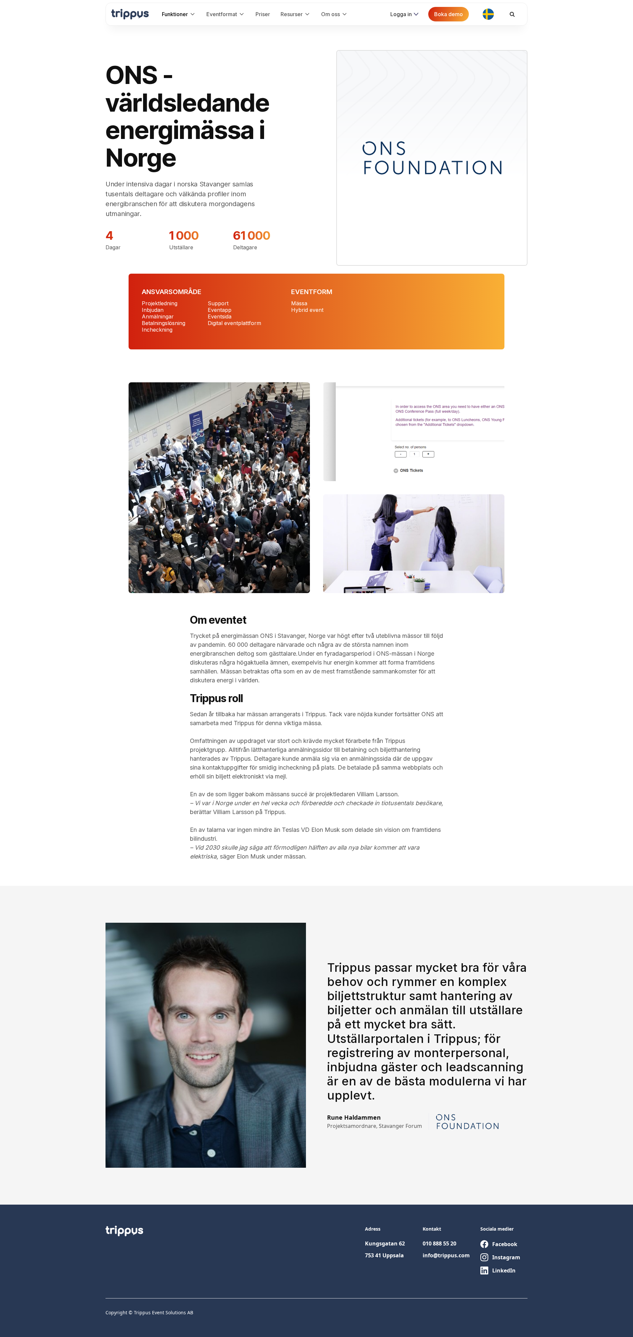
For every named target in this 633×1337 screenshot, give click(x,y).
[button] (179, 14)
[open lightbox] (219, 487)
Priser (263, 14)
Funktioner (175, 14)
